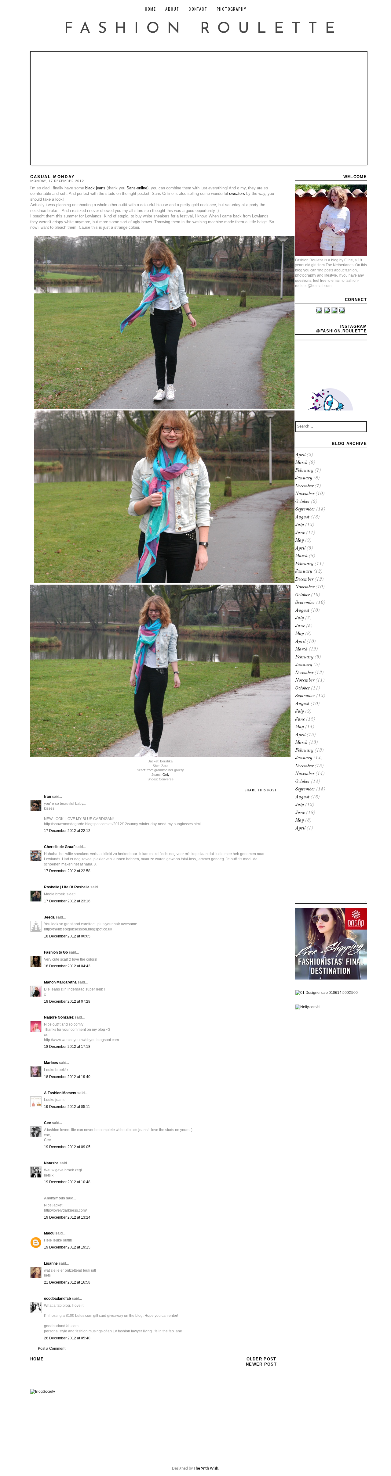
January (303, 478)
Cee (47, 1123)
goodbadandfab (57, 1298)
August (302, 517)
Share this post (261, 790)
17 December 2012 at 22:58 (67, 871)
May (299, 540)
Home (37, 1359)
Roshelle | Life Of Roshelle (67, 887)
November (304, 494)
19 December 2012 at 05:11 (67, 1107)
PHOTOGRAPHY (231, 8)
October (302, 502)
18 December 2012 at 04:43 (67, 966)
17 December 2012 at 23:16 (67, 901)
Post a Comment (51, 1348)
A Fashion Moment (60, 1093)
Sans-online (136, 188)
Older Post (261, 1359)
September (305, 509)
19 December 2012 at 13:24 (67, 1217)
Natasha (51, 1163)
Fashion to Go (56, 952)
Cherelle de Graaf (59, 847)
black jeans (94, 188)
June (300, 533)
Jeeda (49, 917)
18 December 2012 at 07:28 (67, 1001)
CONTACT (197, 8)
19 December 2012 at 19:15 (67, 1247)
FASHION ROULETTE (203, 29)
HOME (150, 8)
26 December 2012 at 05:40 (67, 1338)
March (301, 462)
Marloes (51, 1063)
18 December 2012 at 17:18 (67, 1046)
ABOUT (172, 8)
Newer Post (261, 1364)
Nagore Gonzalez (59, 1017)
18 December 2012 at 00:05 (67, 936)
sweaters (237, 193)
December (304, 486)
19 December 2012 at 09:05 (67, 1147)
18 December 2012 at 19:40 (67, 1077)
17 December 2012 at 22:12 (67, 831)
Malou (49, 1233)
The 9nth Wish (206, 1468)
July (299, 525)
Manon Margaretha (60, 982)
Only (166, 774)
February (304, 470)
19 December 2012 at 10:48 (67, 1182)
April (300, 455)
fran (47, 796)
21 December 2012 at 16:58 (67, 1282)
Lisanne (51, 1263)
